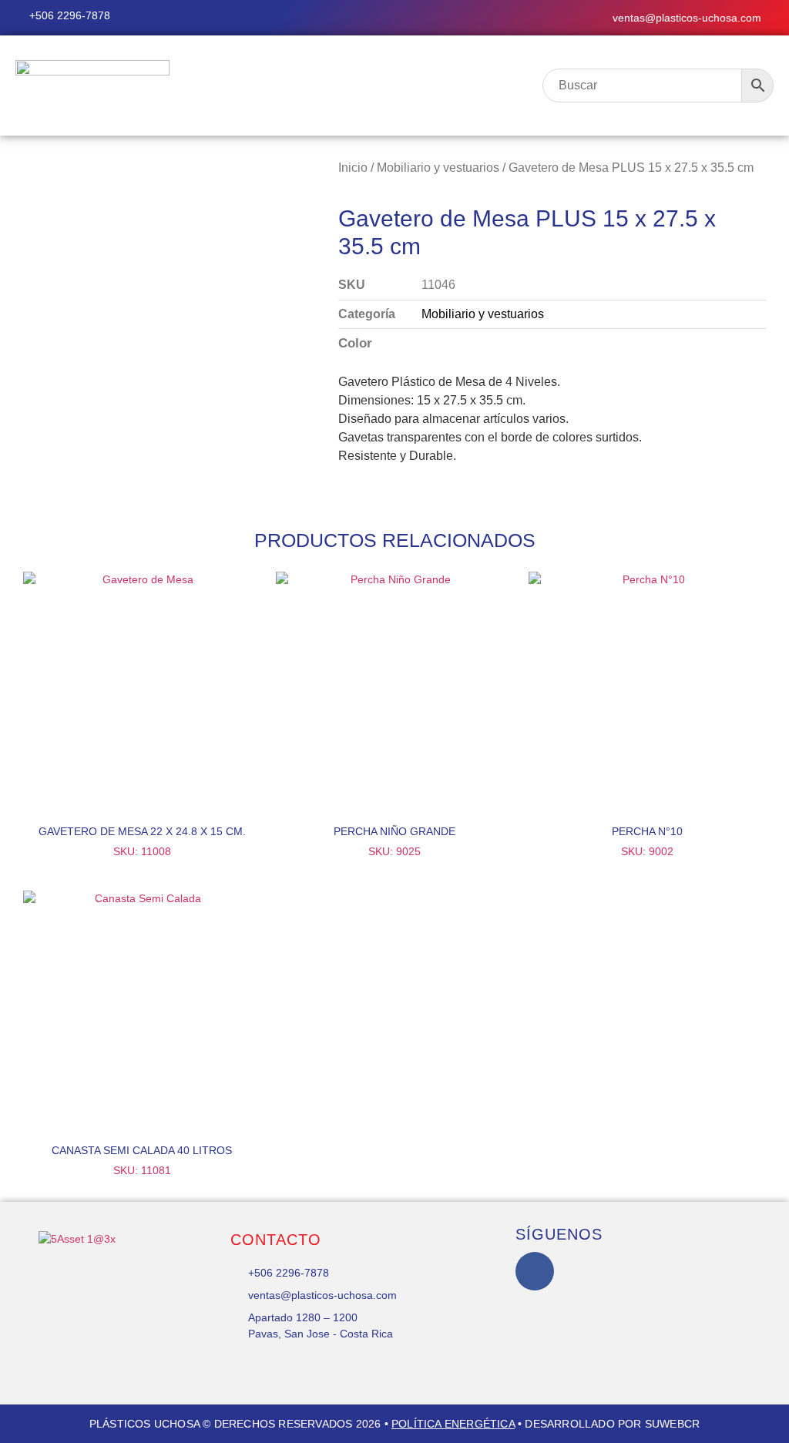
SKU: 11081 (142, 1160)
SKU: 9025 (394, 841)
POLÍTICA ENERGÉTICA (453, 1424)
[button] (361, 86)
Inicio (353, 167)
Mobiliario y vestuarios (438, 167)
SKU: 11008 (142, 841)
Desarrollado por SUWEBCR (612, 1424)
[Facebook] (534, 1271)
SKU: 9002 (647, 841)
